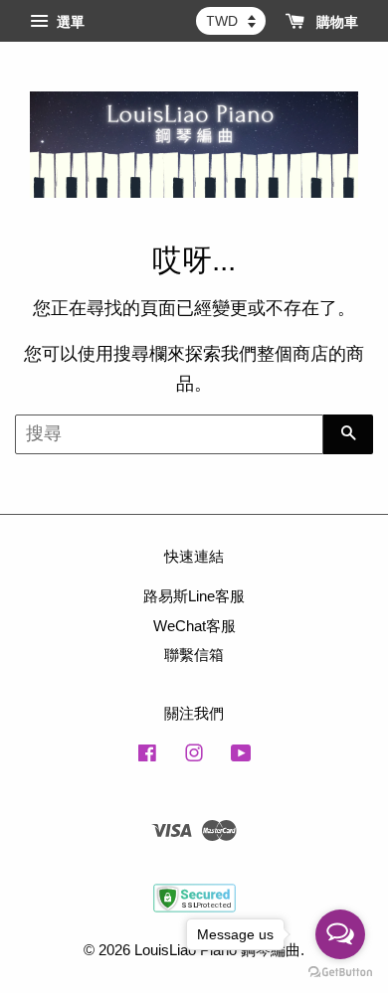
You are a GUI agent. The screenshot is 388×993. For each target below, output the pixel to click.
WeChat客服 (194, 625)
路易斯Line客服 (194, 595)
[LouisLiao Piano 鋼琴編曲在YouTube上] (241, 755)
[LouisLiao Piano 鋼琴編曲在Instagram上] (194, 755)
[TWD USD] (231, 21)
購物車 (335, 22)
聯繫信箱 (194, 654)
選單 (69, 22)
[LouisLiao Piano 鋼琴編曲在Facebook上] (147, 755)
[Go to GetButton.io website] (340, 972)
